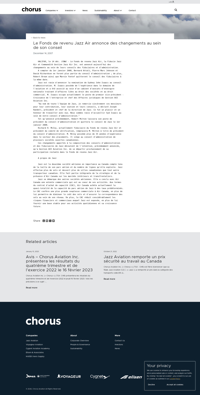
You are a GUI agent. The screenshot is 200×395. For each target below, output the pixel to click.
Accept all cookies (175, 385)
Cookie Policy (174, 379)
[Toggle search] (175, 10)
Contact (132, 10)
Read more (31, 288)
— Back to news (38, 38)
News (85, 10)
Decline (151, 385)
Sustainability (101, 10)
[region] (169, 375)
